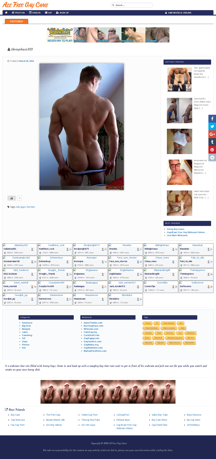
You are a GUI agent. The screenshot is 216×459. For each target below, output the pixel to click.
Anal (159, 333)
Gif (23, 338)
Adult (182, 328)
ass (180, 333)
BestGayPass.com (93, 326)
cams (25, 332)
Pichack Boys (123, 419)
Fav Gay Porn (18, 425)
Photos (25, 344)
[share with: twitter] (212, 126)
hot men (31, 207)
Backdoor (191, 333)
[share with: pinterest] (212, 150)
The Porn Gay (53, 414)
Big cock (148, 343)
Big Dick (26, 326)
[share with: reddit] (212, 157)
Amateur (148, 333)
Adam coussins (169, 328)
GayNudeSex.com (93, 347)
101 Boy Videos (54, 425)
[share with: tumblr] (212, 142)
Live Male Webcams (177, 235)
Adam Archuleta (151, 328)
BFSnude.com (91, 329)
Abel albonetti (169, 323)
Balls (147, 338)
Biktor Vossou (174, 343)
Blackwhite (189, 343)
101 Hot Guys (88, 425)
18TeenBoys (193, 425)
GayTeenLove (18, 419)
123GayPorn (122, 414)
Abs (181, 323)
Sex (24, 347)
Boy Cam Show (159, 419)
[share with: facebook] (212, 119)
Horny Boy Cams (175, 229)
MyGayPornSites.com (95, 351)
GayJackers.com (92, 341)
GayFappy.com (91, 338)
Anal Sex (169, 333)
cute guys (20, 207)
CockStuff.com (91, 335)
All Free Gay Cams (25, 5)
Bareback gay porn (175, 338)
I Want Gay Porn (89, 414)
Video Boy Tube (160, 414)
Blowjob (26, 329)
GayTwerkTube (159, 425)
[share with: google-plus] (212, 134)
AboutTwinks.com (93, 322)
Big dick (161, 343)
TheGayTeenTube (90, 419)
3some (148, 323)
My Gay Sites (193, 419)
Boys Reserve (194, 414)
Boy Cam (15, 414)
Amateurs (27, 322)
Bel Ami (191, 338)
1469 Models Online (179, 12)
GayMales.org (91, 344)
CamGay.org (90, 332)
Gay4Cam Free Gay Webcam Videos (186, 232)
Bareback (158, 338)
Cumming (27, 335)
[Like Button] (11, 198)
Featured (16, 21)
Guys (24, 341)
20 (157, 323)
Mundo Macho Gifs (55, 419)
